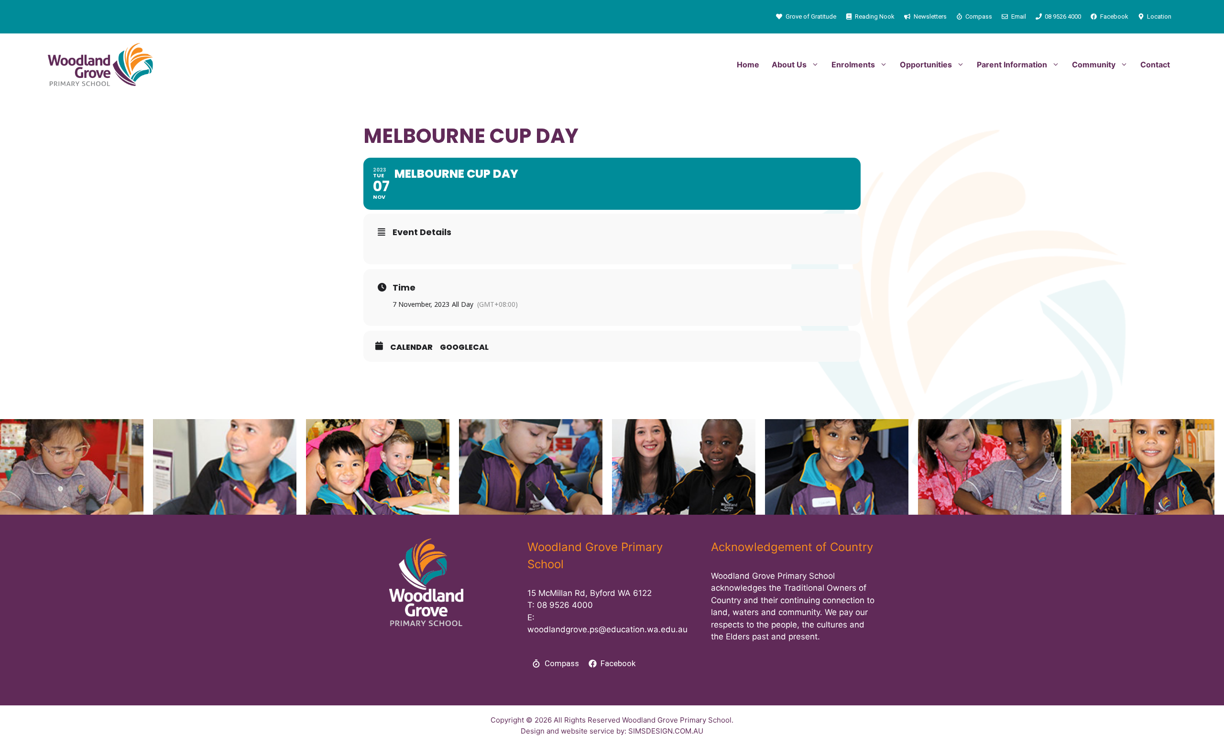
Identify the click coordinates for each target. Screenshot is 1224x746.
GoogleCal (464, 347)
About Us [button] (789, 64)
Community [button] (1093, 64)
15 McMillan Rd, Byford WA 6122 (589, 593)
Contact (1155, 64)
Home (748, 64)
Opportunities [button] (926, 64)
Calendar (411, 347)
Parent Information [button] (1012, 64)
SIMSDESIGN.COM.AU (665, 730)
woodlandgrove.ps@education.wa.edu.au (607, 629)
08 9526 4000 (565, 605)
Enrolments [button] (853, 64)
